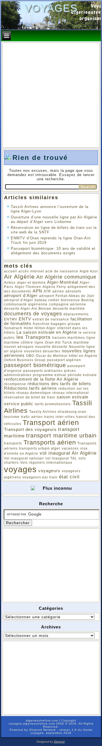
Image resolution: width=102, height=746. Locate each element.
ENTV (25, 319)
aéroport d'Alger (21, 295)
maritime (81, 342)
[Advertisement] (46, 565)
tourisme (12, 417)
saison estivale (72, 397)
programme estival (49, 375)
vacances (70, 448)
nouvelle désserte (51, 347)
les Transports (33, 337)
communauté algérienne (26, 304)
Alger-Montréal (62, 282)
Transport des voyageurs (30, 429)
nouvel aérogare (19, 347)
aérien (58, 291)
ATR (47, 291)
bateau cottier (47, 300)
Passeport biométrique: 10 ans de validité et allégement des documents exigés (53, 250)
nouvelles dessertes (42, 351)
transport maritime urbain (61, 435)
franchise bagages (49, 324)
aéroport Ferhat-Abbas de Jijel (66, 296)
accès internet (31, 271)
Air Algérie (19, 276)
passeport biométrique (35, 365)
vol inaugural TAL (61, 458)
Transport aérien (51, 422)
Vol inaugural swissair (24, 458)
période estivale (82, 375)
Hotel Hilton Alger (40, 328)
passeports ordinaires (43, 371)
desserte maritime (69, 309)
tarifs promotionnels (53, 404)
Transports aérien (50, 442)
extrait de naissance (51, 319)
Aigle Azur (89, 271)
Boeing (87, 300)
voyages (20, 469)
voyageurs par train (40, 477)
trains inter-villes (59, 417)
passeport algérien (64, 360)
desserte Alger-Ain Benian (27, 309)
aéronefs (73, 291)
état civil (69, 477)
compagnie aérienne (67, 304)
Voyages (51, 8)
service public (18, 404)
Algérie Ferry (54, 287)
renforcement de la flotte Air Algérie (41, 379)
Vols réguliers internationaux (46, 463)
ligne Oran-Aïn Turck (53, 342)
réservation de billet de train (29, 397)
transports (13, 443)
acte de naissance (61, 271)
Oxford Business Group (25, 360)
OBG (30, 356)
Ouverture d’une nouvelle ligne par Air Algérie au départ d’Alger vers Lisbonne (54, 219)
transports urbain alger (39, 448)
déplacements (76, 314)
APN (37, 291)
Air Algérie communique (66, 277)
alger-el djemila (31, 283)
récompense (15, 384)
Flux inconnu (57, 488)
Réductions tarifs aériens (30, 388)
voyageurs (49, 471)
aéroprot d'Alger (18, 300)
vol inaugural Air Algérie (68, 453)
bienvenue (70, 300)
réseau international (70, 393)
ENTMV (10, 319)
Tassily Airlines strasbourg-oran (57, 412)
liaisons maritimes (68, 338)
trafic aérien (32, 417)
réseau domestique (33, 393)
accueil (10, 271)
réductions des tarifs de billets (59, 383)
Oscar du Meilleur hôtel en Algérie (66, 356)
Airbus (10, 283)
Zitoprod (59, 741)
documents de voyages (33, 313)
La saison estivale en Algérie (46, 332)
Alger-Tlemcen (28, 287)
